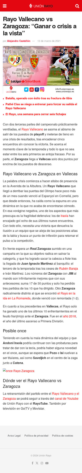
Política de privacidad (36, 435)
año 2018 (69, 316)
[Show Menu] (4, 5)
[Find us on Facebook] (32, 463)
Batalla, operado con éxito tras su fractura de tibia (39, 98)
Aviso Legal (14, 435)
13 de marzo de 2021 (49, 41)
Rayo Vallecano (32, 129)
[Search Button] (77, 5)
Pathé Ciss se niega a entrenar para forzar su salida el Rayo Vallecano (41, 106)
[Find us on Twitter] (37, 463)
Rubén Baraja (68, 268)
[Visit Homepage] (41, 5)
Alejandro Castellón (18, 41)
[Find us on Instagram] (42, 463)
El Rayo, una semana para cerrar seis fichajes (36, 114)
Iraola (64, 215)
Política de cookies (62, 435)
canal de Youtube (66, 398)
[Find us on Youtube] (46, 463)
